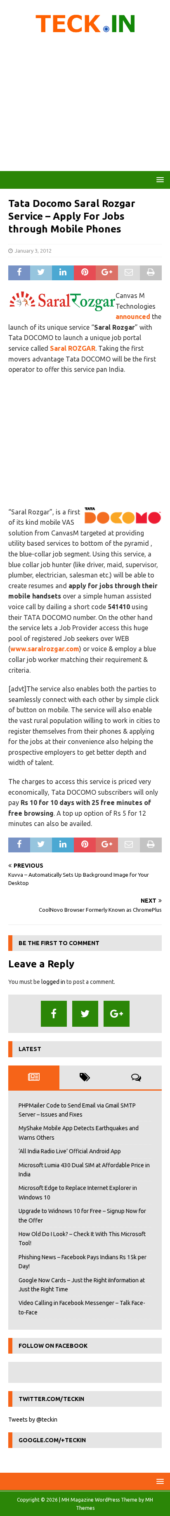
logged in (53, 982)
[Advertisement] (85, 105)
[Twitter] (85, 1014)
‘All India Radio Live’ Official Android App (70, 1151)
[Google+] (117, 1014)
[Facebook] (54, 1014)
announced (133, 316)
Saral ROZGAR (72, 348)
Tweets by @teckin (32, 1419)
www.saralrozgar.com (44, 648)
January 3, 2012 (33, 250)
